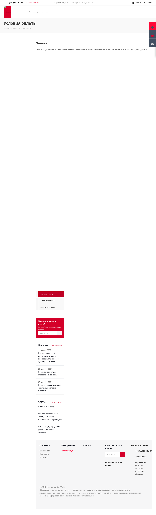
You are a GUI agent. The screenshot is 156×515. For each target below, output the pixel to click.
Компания (44, 445)
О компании (44, 450)
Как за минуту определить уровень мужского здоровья (49, 430)
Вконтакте (107, 471)
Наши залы (44, 454)
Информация (68, 445)
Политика (43, 457)
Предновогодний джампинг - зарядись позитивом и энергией (49, 388)
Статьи (87, 445)
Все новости (56, 345)
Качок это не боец (46, 406)
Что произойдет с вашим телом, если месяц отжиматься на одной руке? (50, 417)
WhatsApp (119, 471)
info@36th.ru (140, 456)
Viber (113, 471)
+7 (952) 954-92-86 (143, 450)
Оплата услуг (67, 450)
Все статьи (57, 402)
